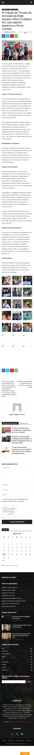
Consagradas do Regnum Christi (11, 598)
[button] (3, 2)
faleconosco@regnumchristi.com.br (20, 722)
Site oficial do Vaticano (8, 606)
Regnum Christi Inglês (8, 590)
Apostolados (11, 740)
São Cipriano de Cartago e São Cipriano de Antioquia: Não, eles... (21, 635)
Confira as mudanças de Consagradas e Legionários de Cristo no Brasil (21, 430)
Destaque (8, 9)
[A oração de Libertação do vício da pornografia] (6, 627)
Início (3, 6)
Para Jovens (29, 740)
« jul (3, 560)
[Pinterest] (12, 36)
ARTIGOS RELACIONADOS (10, 423)
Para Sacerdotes (20, 740)
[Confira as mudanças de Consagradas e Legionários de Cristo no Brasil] (6, 430)
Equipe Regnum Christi (9, 32)
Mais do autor (24, 423)
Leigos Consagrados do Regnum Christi (14, 601)
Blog (7, 6)
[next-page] (6, 458)
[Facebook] (3, 36)
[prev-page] (3, 458)
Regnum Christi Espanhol (9, 587)
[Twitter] (8, 36)
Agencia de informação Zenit (10, 603)
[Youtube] (22, 734)
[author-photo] (17, 412)
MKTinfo (26, 743)
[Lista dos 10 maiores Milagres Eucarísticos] (6, 619)
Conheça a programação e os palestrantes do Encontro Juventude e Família (24, 384)
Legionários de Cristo (8, 593)
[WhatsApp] (16, 36)
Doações (4, 740)
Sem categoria (14, 9)
